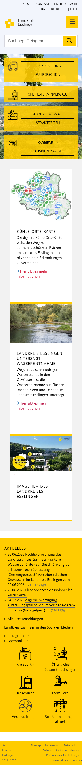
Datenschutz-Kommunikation (61, 750)
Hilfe (74, 9)
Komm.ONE (74, 760)
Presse (27, 4)
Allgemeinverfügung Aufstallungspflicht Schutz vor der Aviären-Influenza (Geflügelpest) (41, 605)
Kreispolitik (25, 664)
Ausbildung (45, 151)
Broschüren (25, 693)
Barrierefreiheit (54, 9)
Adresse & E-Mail (47, 114)
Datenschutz (72, 745)
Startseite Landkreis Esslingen (43, 23)
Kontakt (42, 4)
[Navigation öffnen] (72, 22)
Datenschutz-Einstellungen (63, 755)
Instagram (16, 635)
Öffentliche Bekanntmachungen (60, 667)
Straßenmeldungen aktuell (60, 719)
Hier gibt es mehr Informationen (32, 274)
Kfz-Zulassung (48, 65)
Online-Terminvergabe (48, 94)
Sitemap (35, 745)
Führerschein (48, 74)
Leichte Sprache (65, 4)
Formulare (60, 693)
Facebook (15, 640)
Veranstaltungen (25, 716)
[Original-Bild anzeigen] (41, 219)
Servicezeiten (48, 122)
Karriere (45, 142)
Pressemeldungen (25, 619)
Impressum (52, 745)
